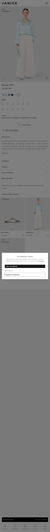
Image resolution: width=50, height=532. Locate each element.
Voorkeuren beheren (12, 275)
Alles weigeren (9, 270)
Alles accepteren (11, 266)
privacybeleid (40, 261)
